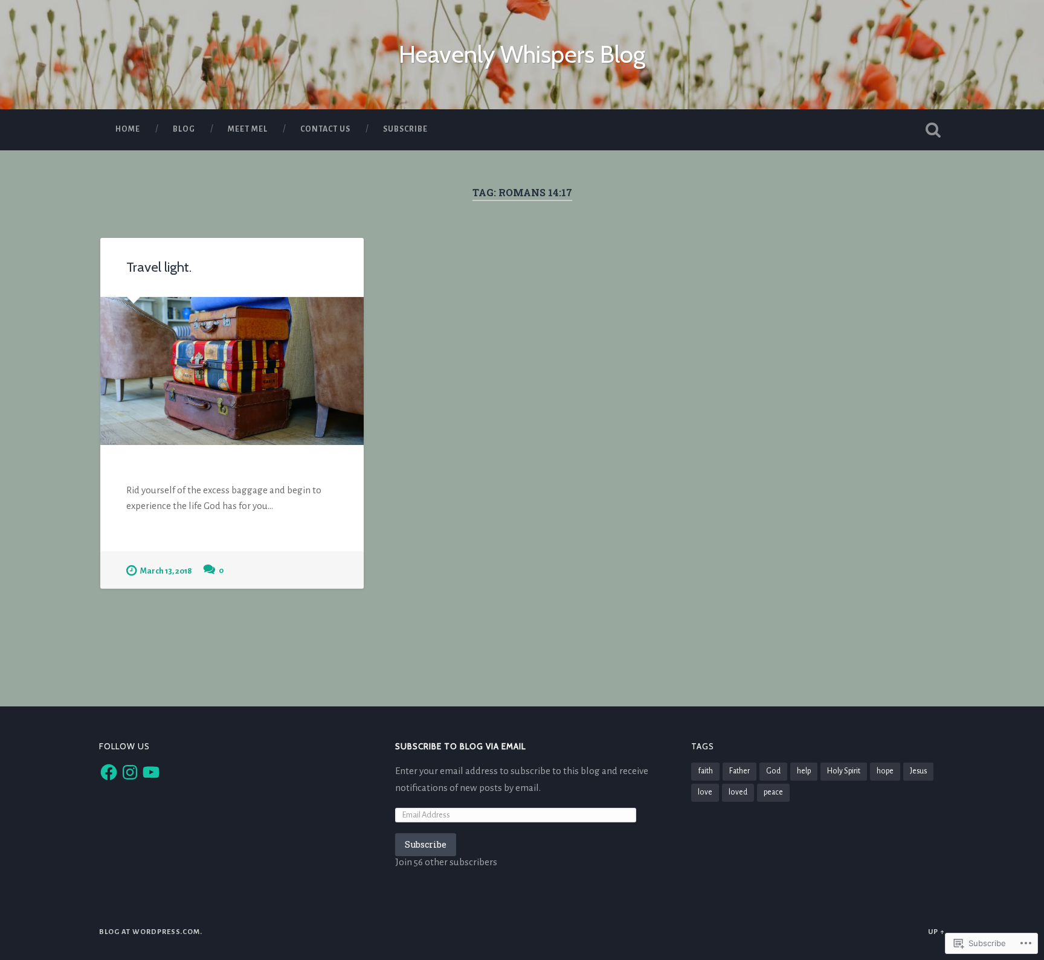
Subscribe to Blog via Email (460, 746)
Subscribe (405, 129)
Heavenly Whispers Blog (522, 54)
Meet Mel (248, 129)
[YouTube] (151, 772)
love (705, 792)
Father (739, 771)
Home (127, 129)
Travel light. (159, 266)
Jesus (918, 771)
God (773, 771)
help (804, 771)
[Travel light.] (232, 371)
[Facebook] (108, 772)
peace (773, 792)
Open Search (933, 129)
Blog (184, 129)
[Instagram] (130, 772)
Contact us (325, 129)
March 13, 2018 (166, 570)
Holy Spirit (843, 771)
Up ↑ (936, 932)
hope (885, 771)
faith (705, 771)
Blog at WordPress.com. (150, 932)
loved (738, 792)
